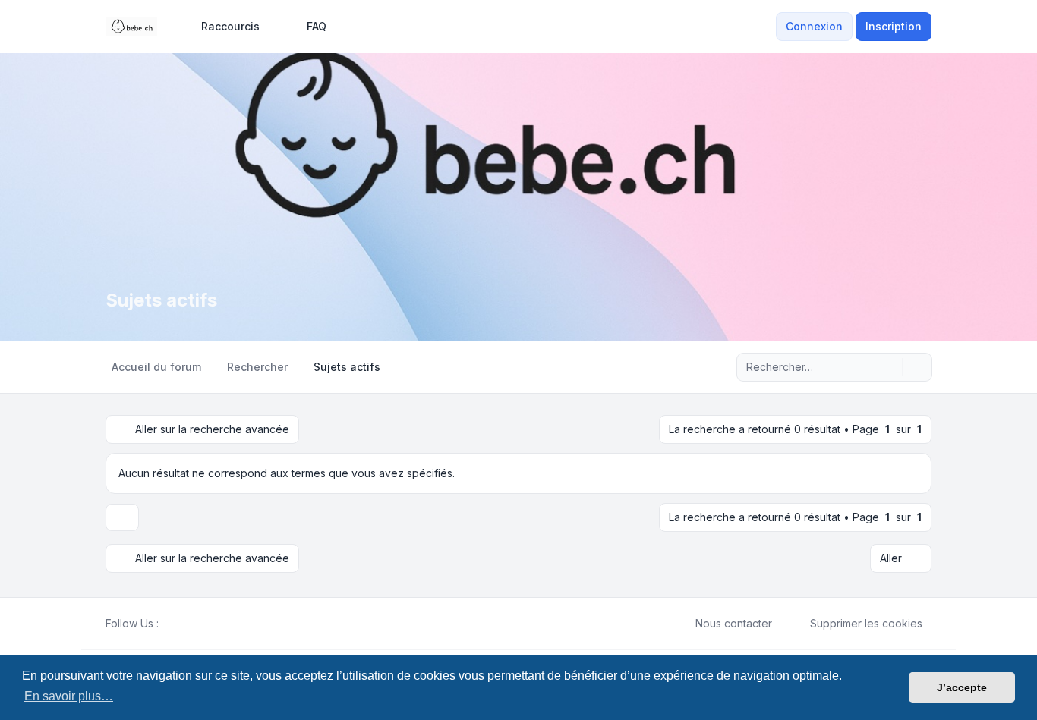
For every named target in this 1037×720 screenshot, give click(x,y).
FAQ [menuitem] (316, 26)
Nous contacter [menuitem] (733, 623)
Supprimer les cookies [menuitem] (866, 623)
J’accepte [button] (962, 687)
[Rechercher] (889, 367)
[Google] (204, 624)
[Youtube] (192, 624)
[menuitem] (223, 26)
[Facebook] (168, 624)
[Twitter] (180, 624)
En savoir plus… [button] (68, 696)
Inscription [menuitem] (893, 26)
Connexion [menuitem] (814, 26)
